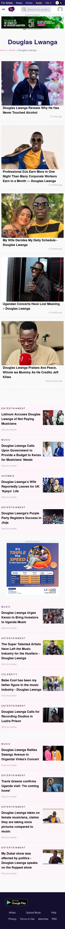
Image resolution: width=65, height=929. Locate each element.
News (12, 50)
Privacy (12, 919)
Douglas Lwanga (27, 50)
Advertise (43, 919)
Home (3, 50)
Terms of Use (27, 919)
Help (53, 912)
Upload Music (33, 912)
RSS (54, 919)
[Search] (24, 9)
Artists (12, 912)
